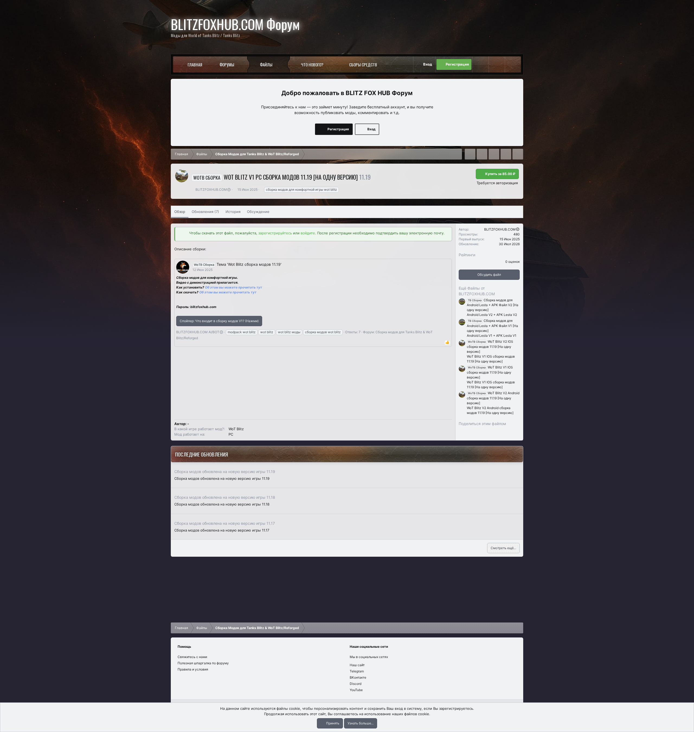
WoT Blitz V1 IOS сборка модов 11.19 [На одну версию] (490, 372)
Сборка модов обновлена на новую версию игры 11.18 (224, 497)
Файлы (266, 64)
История (233, 211)
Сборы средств (363, 64)
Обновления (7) (205, 211)
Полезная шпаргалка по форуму (203, 663)
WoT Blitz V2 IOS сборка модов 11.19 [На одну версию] (490, 346)
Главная (195, 64)
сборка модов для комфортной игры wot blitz (301, 189)
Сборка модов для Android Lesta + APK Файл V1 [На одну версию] (492, 326)
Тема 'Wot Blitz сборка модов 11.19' (249, 264)
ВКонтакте (358, 677)
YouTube (356, 690)
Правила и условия (193, 669)
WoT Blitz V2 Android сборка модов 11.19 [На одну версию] (493, 398)
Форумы (227, 64)
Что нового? (312, 64)
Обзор (179, 211)
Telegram (357, 671)
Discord (355, 684)
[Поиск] (513, 64)
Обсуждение (258, 211)
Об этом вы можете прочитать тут (227, 292)
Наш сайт (357, 665)
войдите (308, 233)
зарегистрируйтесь (275, 233)
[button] (244, 64)
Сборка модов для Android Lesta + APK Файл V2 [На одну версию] (492, 305)
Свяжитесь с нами (192, 657)
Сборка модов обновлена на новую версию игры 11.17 (224, 523)
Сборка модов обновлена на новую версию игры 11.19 (224, 471)
